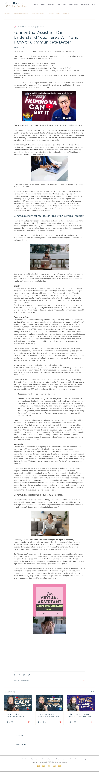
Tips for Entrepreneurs (20, 13)
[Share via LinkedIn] (24, 675)
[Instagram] (43, 766)
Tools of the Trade (54, 13)
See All (92, 691)
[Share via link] (29, 675)
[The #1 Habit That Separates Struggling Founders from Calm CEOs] (18, 703)
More (65, 13)
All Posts (6, 13)
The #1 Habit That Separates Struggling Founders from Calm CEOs (15, 715)
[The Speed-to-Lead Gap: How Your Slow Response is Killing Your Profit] (81, 703)
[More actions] (84, 27)
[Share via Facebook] (15, 675)
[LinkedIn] (59, 766)
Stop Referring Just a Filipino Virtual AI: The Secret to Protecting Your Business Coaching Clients (48, 715)
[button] (92, 13)
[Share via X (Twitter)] (19, 675)
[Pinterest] (54, 766)
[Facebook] (38, 766)
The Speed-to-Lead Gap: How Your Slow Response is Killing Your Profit (80, 715)
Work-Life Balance (38, 13)
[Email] (49, 766)
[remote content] (49, 106)
